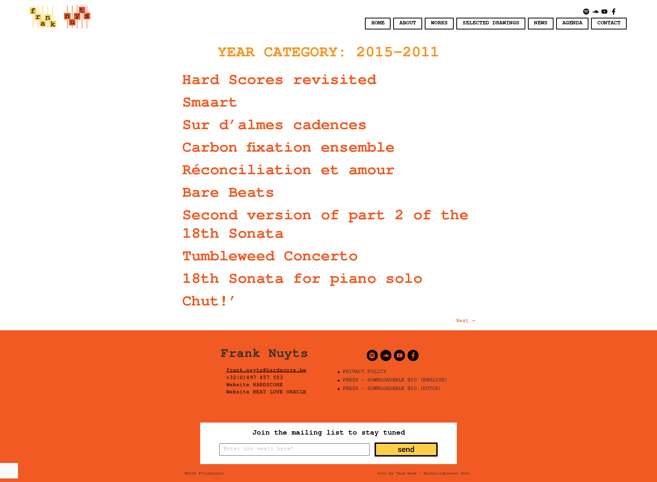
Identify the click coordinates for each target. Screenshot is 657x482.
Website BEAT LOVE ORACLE (266, 392)
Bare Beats (228, 195)
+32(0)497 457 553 (254, 378)
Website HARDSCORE (254, 385)
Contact (609, 23)
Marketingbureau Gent (447, 474)
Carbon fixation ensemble (288, 150)
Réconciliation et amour (288, 172)
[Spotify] (586, 11)
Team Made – (409, 474)
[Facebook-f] (613, 11)
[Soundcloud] (595, 11)
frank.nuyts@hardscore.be (266, 371)
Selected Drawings (490, 23)
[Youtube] (604, 11)
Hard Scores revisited (279, 82)
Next (465, 321)
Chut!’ (210, 303)
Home (377, 23)
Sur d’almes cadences (274, 127)
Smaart (210, 104)
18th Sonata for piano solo (302, 281)
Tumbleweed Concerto (270, 258)
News (540, 23)
